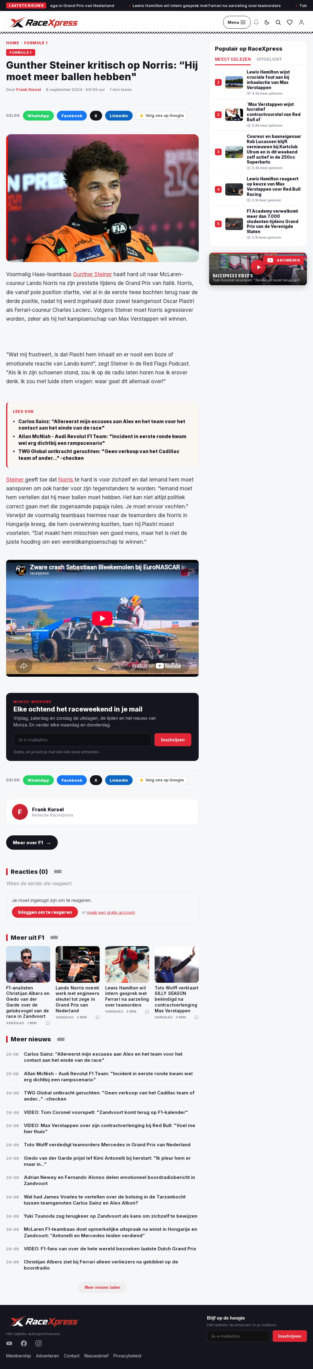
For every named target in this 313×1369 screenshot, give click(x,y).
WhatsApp (38, 115)
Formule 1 (36, 43)
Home (12, 43)
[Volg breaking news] (256, 22)
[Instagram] (38, 1343)
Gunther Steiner (92, 274)
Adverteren (47, 1355)
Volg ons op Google (164, 115)
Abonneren (288, 260)
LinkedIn (119, 115)
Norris (66, 480)
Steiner (15, 480)
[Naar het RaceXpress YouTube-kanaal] (258, 269)
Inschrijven (173, 739)
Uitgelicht (269, 59)
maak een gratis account (111, 912)
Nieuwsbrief (96, 1355)
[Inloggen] (301, 22)
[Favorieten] (289, 22)
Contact (71, 1355)
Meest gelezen (233, 59)
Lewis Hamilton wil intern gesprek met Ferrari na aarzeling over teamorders (178, 5)
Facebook (71, 115)
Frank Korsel (28, 89)
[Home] (43, 22)
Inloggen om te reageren (45, 912)
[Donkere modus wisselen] (267, 22)
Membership (18, 1355)
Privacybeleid (127, 1355)
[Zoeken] (278, 22)
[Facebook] (24, 1343)
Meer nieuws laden (102, 1287)
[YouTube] (9, 1343)
